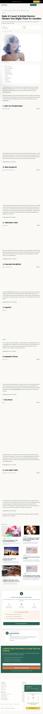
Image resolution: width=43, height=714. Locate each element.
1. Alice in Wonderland (8, 68)
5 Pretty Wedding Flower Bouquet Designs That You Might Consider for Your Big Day (31, 539)
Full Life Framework (4, 686)
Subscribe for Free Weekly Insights (21, 667)
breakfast (10, 292)
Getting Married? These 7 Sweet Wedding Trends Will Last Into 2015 (11, 580)
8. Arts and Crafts (7, 81)
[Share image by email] (34, 110)
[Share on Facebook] (3, 31)
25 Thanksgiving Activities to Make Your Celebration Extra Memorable (31, 576)
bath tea (29, 456)
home (32, 342)
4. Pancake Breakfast (8, 73)
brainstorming (5, 100)
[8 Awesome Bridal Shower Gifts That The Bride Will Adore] (11, 531)
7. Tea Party (6, 79)
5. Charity (6, 75)
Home (2, 10)
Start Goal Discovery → (33, 708)
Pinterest (10, 704)
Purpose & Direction (4, 695)
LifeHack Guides (3, 683)
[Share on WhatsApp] (33, 110)
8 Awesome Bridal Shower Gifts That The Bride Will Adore (10, 541)
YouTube (15, 704)
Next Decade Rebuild (4, 698)
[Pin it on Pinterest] (5, 31)
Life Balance (3, 687)
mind (27, 514)
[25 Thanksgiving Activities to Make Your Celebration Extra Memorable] (32, 568)
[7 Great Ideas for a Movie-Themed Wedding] (32, 550)
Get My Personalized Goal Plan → (21, 623)
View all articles (11, 640)
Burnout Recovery (3, 692)
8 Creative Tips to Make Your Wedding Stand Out (9, 559)
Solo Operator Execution (5, 699)
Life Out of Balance (4, 696)
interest (8, 504)
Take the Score (33, 4)
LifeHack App (24, 683)
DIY (30, 458)
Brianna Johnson (5, 27)
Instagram (6, 704)
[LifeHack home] (4, 5)
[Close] (41, 1)
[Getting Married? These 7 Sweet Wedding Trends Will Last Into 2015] (11, 570)
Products (24, 682)
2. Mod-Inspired (7, 70)
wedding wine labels (16, 389)
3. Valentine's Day (7, 72)
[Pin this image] (29, 110)
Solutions (3, 691)
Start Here (3, 682)
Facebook (2, 704)
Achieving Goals (3, 689)
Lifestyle (6, 10)
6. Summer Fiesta (7, 77)
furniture (4, 213)
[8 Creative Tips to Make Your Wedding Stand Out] (11, 551)
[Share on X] (8, 31)
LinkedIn (18, 704)
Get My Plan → (36, 1)
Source (37, 108)
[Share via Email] (10, 31)
